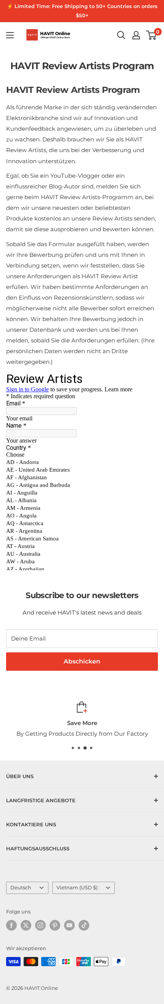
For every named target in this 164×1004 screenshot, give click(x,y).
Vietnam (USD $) (77, 887)
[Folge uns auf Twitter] (26, 925)
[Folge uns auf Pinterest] (55, 925)
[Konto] (136, 35)
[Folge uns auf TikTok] (84, 925)
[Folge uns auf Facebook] (11, 925)
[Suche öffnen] (121, 35)
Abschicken (82, 661)
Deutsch (20, 887)
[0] (151, 35)
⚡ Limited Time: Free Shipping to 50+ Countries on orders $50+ (82, 10)
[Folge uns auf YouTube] (69, 925)
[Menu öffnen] (10, 35)
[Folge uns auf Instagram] (40, 925)
